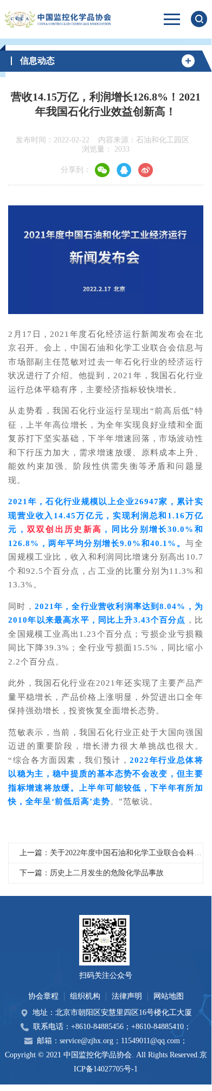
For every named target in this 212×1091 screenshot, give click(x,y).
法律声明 (127, 996)
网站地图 (168, 996)
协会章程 (43, 996)
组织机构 (85, 996)
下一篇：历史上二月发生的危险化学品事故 (92, 873)
